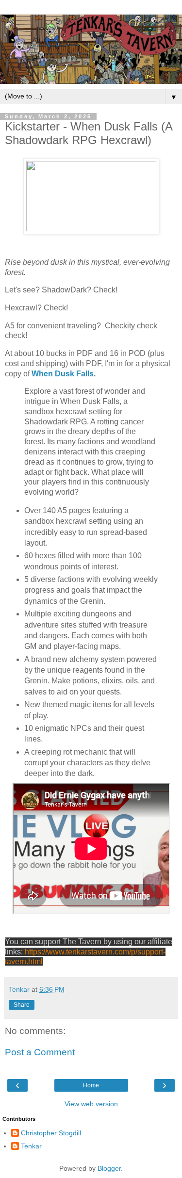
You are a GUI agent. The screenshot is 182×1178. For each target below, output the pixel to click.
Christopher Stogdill (51, 1133)
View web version (91, 1104)
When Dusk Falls (63, 374)
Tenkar (31, 1146)
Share (22, 1004)
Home (91, 1085)
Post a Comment (40, 1052)
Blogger (109, 1168)
